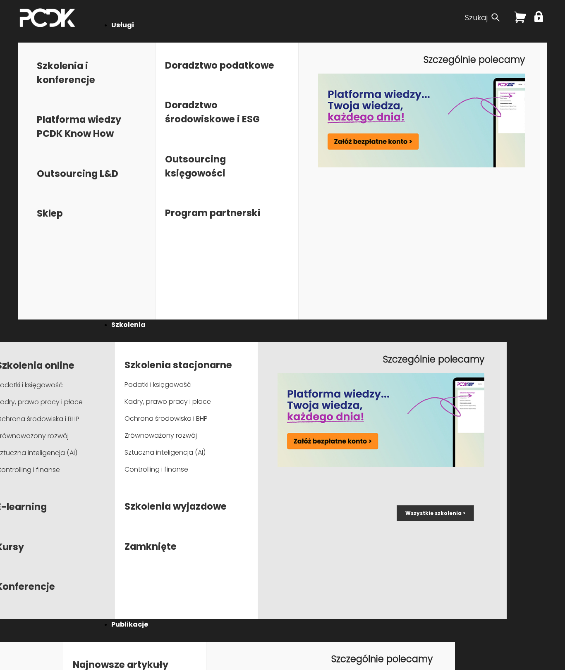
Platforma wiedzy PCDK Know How (79, 126)
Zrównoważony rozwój (160, 435)
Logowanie (539, 16)
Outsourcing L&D (77, 173)
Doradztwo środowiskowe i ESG (212, 112)
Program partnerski (213, 212)
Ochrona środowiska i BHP (166, 418)
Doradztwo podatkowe (219, 65)
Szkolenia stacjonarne (178, 365)
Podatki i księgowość (157, 384)
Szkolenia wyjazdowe (175, 506)
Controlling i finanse (156, 469)
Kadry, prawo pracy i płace (167, 401)
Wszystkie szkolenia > (435, 513)
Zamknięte (150, 546)
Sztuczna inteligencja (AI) (165, 452)
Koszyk (520, 20)
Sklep (50, 213)
